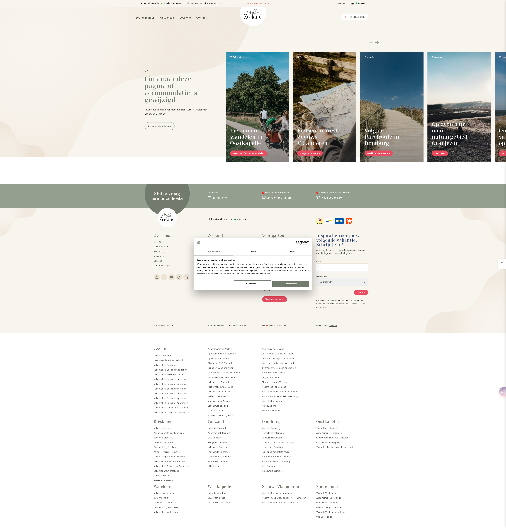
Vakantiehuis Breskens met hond (170, 461)
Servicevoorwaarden (354, 304)
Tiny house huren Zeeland (275, 382)
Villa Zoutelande (324, 516)
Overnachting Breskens (165, 447)
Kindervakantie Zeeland (219, 401)
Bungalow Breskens (163, 437)
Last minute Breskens (164, 442)
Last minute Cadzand (218, 452)
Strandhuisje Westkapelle (220, 502)
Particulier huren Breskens (167, 452)
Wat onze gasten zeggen (255, 3)
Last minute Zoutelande (327, 502)
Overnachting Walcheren (166, 507)
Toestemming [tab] (213, 251)
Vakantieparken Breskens (166, 471)
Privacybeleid (329, 304)
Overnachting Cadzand (219, 456)
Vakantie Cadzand (217, 428)
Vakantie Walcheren (164, 493)
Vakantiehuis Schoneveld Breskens (171, 466)
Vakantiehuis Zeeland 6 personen (170, 388)
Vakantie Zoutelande (326, 493)
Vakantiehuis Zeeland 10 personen (171, 398)
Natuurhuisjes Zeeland (273, 349)
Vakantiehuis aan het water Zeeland (171, 407)
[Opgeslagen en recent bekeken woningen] (502, 264)
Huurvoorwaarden (216, 325)
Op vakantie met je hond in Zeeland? (280, 358)
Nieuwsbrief (159, 256)
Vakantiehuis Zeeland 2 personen (170, 379)
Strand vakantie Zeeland (274, 372)
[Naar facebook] (164, 277)
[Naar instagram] (157, 277)
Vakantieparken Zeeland (274, 387)
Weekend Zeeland (271, 410)
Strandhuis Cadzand (218, 461)
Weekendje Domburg (272, 471)
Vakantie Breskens (163, 428)
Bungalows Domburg (272, 437)
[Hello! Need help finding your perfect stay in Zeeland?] (502, 391)
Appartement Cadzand (219, 433)
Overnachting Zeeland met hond (278, 363)
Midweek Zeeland (216, 410)
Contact (201, 17)
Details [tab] (253, 251)
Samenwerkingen (162, 265)
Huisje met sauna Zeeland (220, 387)
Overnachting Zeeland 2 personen (279, 368)
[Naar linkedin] (186, 277)
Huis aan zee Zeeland (218, 382)
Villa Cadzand (214, 466)
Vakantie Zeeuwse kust (273, 401)
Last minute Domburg (272, 447)
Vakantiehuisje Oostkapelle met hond (334, 447)
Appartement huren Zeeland (222, 353)
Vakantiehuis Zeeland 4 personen (170, 384)
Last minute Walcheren (165, 502)
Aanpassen (251, 284)
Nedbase (333, 325)
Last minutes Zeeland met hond (277, 353)
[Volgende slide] (377, 43)
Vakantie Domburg (271, 428)
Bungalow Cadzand (217, 442)
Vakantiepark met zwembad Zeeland (280, 391)
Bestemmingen (145, 17)
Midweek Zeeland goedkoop (221, 415)
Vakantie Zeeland (162, 355)
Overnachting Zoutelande (328, 507)
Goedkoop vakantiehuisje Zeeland (224, 372)
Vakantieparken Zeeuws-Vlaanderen (280, 502)
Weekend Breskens (163, 480)
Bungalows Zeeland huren (220, 368)
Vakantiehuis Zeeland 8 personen (170, 393)
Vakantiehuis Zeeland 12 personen (171, 403)
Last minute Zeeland (218, 405)
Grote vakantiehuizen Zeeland (222, 377)
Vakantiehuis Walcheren (166, 512)
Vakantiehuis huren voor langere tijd (171, 412)
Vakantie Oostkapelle (326, 428)
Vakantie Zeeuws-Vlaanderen (277, 493)
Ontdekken (167, 17)
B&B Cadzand (215, 437)
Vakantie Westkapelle (218, 493)
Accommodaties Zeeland (220, 349)
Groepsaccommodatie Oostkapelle (333, 437)
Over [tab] (292, 251)
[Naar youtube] (171, 277)
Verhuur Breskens (162, 475)
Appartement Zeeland (218, 358)
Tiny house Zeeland (271, 377)
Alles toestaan (290, 284)
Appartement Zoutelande (328, 498)
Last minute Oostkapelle (328, 442)
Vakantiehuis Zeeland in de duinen (170, 369)
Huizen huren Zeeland (218, 396)
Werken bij (159, 251)
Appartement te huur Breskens (169, 433)
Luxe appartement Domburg (276, 452)
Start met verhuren (274, 299)
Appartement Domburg (273, 433)
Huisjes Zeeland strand (219, 391)
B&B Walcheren (161, 498)
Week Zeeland (269, 405)
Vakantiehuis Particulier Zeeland (169, 374)
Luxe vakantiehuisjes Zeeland (168, 360)
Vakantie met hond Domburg (276, 461)
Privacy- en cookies (237, 325)
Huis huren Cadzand (218, 447)
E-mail (318, 262)
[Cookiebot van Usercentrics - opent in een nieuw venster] (297, 243)
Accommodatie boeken (159, 126)
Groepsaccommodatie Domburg (278, 442)
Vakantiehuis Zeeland (164, 365)
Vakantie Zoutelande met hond (331, 512)
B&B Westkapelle (216, 498)
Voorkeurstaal (321, 276)
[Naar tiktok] (179, 277)
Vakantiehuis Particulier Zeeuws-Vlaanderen (284, 498)
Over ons (185, 17)
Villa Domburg (269, 466)
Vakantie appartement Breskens (170, 456)
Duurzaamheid (161, 246)
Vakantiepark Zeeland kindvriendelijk (280, 396)
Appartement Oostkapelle (329, 433)
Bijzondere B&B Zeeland (220, 363)
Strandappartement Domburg (276, 456)
